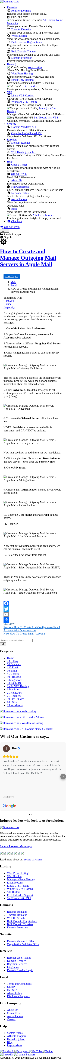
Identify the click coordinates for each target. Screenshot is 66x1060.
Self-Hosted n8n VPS (46, 117)
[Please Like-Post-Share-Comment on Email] (33, 614)
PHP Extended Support (20, 895)
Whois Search (19, 35)
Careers (11, 1019)
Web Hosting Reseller (23, 152)
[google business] (24, 1054)
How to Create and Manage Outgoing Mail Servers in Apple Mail (28, 257)
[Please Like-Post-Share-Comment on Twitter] (33, 609)
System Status (15, 1032)
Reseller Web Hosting (19, 957)
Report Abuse (14, 1045)
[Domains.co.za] (9, 1)
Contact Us (13, 1013)
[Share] (33, 620)
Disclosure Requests (18, 996)
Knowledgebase (20, 186)
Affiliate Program (16, 1035)
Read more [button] (8, 796)
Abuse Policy (14, 993)
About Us (16, 180)
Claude (7, 303)
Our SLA (12, 990)
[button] (3, 776)
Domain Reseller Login (20, 970)
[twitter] (48, 1051)
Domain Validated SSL (24, 126)
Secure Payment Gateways (16, 846)
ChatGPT (9, 300)
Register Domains (21, 10)
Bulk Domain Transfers (20, 924)
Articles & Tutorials (43, 215)
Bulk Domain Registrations (26, 42)
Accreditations (19, 199)
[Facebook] (7, 1051)
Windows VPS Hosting (24, 101)
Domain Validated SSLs (20, 941)
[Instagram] (21, 1051)
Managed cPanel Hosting (21, 879)
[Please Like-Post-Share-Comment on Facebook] (33, 603)
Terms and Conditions (19, 983)
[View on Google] (6, 748)
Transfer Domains (21, 29)
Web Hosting (35, 67)
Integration (13, 967)
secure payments (33, 859)
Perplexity (9, 307)
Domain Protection (21, 57)
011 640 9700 (19, 174)
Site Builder (30, 86)
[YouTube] (36, 1051)
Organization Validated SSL (26, 133)
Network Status (20, 193)
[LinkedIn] (7, 1054)
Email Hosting (15, 882)
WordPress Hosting (22, 73)
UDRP (11, 986)
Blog (14, 208)
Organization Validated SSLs (23, 944)
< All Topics (11, 276)
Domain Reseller (20, 142)
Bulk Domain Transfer (23, 51)
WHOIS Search (16, 918)
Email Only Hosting (22, 79)
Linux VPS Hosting (22, 95)
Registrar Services (17, 963)
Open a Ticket (19, 164)
